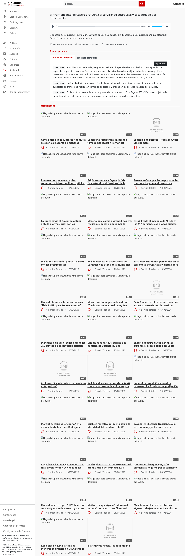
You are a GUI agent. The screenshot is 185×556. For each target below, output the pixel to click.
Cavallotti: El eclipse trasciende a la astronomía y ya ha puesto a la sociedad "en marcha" (155, 425)
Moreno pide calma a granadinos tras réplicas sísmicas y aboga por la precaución (109, 222)
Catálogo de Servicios (14, 525)
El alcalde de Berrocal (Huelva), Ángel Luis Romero (156, 141)
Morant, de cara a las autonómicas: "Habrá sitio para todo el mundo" (62, 304)
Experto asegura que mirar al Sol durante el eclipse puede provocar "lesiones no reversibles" (154, 344)
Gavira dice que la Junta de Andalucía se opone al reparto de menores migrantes (63, 141)
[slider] (98, 26)
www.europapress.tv (9, 536)
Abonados (178, 3)
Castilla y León (16, 22)
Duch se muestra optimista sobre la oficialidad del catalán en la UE (108, 425)
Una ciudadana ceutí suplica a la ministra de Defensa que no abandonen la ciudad (106, 344)
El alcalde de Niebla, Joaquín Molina (108, 545)
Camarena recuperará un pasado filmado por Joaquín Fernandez (107, 141)
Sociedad (14, 70)
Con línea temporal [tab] (62, 57)
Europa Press (10, 509)
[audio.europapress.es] (19, 4)
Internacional (16, 75)
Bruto (12, 86)
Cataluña (14, 27)
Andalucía (14, 11)
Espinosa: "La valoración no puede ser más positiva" (63, 385)
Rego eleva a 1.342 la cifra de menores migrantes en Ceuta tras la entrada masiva (62, 547)
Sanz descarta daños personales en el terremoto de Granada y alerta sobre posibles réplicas (156, 263)
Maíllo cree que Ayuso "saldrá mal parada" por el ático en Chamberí (107, 507)
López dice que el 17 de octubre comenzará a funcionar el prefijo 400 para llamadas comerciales (156, 385)
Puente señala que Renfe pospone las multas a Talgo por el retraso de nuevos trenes (156, 182)
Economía (14, 48)
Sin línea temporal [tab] (87, 57)
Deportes (14, 64)
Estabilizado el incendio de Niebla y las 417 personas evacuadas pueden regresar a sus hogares (155, 222)
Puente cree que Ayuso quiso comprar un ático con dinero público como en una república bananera (63, 182)
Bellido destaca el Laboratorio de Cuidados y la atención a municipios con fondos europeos (108, 263)
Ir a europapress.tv (19, 91)
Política (13, 43)
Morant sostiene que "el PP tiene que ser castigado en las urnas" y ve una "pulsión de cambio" (63, 507)
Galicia (12, 33)
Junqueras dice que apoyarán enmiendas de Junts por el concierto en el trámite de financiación (155, 466)
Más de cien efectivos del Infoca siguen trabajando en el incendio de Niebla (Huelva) (155, 507)
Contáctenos (9, 514)
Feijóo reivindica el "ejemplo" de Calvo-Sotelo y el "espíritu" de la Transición (106, 182)
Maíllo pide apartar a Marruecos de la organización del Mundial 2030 (109, 466)
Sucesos (13, 53)
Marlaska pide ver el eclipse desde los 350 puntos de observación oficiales (63, 344)
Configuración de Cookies (16, 531)
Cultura (13, 59)
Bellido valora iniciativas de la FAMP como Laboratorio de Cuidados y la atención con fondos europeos (108, 385)
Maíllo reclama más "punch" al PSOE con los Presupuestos (62, 263)
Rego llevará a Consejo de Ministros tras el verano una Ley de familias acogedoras (62, 466)
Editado (13, 81)
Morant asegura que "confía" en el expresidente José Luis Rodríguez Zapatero (61, 425)
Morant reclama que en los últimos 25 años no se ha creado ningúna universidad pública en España (108, 304)
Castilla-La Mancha (19, 16)
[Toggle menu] (5, 4)
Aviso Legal (9, 520)
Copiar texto (160, 63)
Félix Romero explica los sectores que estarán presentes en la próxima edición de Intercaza (156, 304)
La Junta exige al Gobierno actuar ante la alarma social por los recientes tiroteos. (61, 222)
